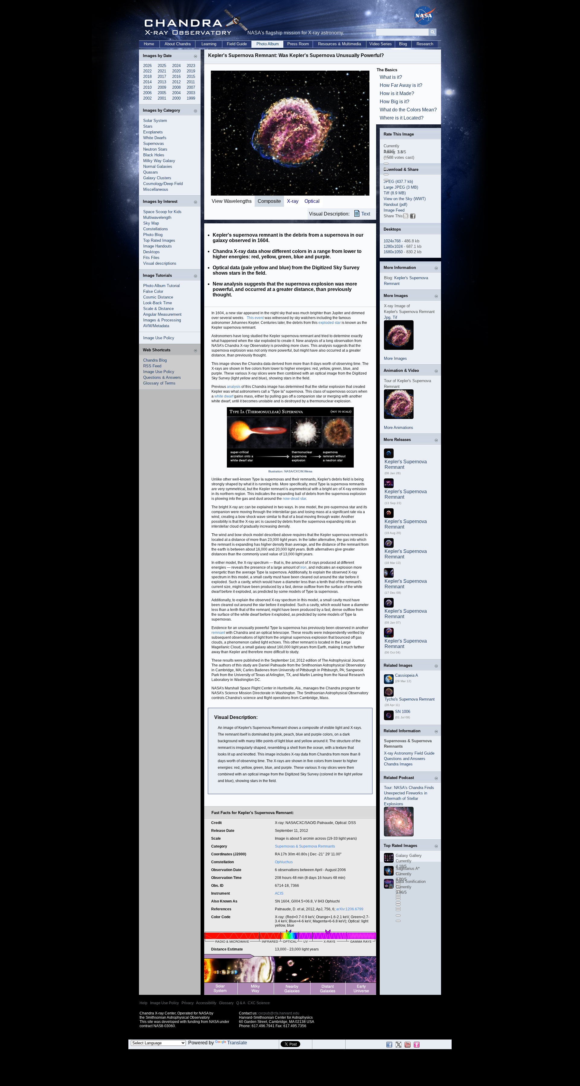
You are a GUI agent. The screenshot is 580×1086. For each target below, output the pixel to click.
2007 (191, 87)
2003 (191, 93)
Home (149, 44)
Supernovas (153, 143)
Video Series (380, 44)
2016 (176, 76)
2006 (147, 93)
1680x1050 (393, 252)
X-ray (292, 201)
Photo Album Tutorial (161, 285)
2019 (191, 71)
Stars (148, 126)
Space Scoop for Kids (162, 211)
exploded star (329, 323)
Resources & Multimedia (339, 44)
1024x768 (392, 241)
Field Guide (237, 44)
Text (365, 213)
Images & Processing (162, 320)
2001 (162, 98)
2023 (191, 65)
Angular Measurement (162, 314)
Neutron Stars (155, 149)
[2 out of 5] (386, 163)
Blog (403, 44)
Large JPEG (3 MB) (401, 187)
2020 (176, 71)
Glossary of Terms (159, 383)
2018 (147, 76)
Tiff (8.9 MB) (395, 193)
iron (303, 567)
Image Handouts (157, 246)
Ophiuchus (284, 862)
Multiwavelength (157, 217)
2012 (176, 82)
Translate (237, 1042)
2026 (147, 65)
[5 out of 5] (386, 180)
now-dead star (294, 499)
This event (255, 318)
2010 (147, 87)
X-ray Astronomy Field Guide (409, 753)
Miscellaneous (155, 189)
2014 (147, 82)
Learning (208, 44)
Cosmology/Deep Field (163, 183)
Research (425, 44)
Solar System (155, 120)
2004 (176, 93)
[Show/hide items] (195, 56)
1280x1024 (393, 246)
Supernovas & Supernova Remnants (305, 846)
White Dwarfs (154, 138)
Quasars (150, 172)
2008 (176, 87)
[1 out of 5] (386, 158)
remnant (218, 633)
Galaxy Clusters (157, 178)
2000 (176, 98)
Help (143, 1003)
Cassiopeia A (406, 675)
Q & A (240, 1003)
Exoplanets (153, 132)
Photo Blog (153, 234)
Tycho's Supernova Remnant (410, 699)
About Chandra (178, 44)
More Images (395, 358)
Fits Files (151, 257)
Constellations (155, 229)
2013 (162, 82)
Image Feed (394, 210)
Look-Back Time (157, 303)
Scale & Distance (158, 308)
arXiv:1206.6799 (349, 909)
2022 (147, 71)
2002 (147, 98)
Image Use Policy (158, 338)
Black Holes (153, 155)
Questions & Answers (162, 377)
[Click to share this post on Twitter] (406, 217)
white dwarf (223, 396)
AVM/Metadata (156, 326)
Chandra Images (398, 764)
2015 (191, 76)
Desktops (151, 252)
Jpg (387, 317)
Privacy (188, 1003)
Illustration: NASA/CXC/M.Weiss (290, 471)
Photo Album (267, 44)
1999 (191, 98)
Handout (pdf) (395, 204)
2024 (176, 65)
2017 (162, 76)
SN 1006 (402, 711)
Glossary (226, 1003)
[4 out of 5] (386, 174)
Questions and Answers (404, 758)
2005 (162, 93)
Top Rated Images (159, 240)
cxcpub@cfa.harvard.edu (278, 1013)
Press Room (298, 44)
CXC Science (259, 1003)
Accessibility (206, 1003)
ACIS (279, 893)
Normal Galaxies (157, 166)
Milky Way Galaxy (159, 160)
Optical (312, 201)
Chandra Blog (155, 360)
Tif (395, 317)
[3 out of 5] (386, 169)
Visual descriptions (159, 263)
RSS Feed (152, 366)
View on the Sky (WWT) (405, 198)
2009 (162, 87)
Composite (269, 201)
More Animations (398, 427)
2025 (162, 65)
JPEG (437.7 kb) (398, 181)
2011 (191, 82)
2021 (162, 71)
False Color (153, 291)
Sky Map (151, 223)
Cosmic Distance (158, 297)
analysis (233, 387)
